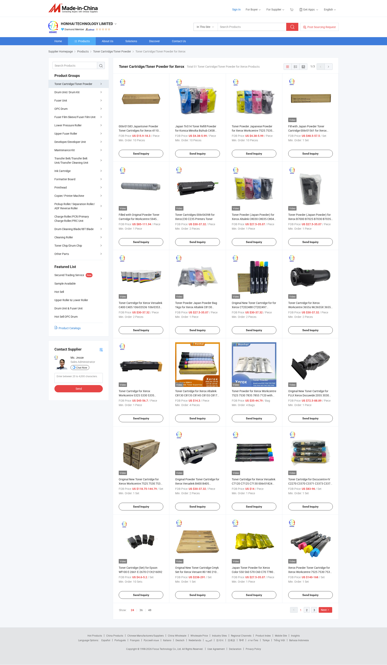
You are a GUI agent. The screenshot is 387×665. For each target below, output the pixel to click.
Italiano (167, 640)
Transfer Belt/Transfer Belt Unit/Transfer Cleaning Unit (71, 160)
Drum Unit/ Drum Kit (67, 92)
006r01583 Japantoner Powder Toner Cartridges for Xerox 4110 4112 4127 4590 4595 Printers (139, 130)
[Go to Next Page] (328, 67)
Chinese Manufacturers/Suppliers (145, 635)
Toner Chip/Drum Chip (68, 245)
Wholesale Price (199, 635)
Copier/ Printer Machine (69, 196)
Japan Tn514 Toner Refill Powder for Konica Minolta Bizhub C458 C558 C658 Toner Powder (195, 130)
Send (79, 389)
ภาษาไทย (253, 640)
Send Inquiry (141, 153)
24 (132, 610)
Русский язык (151, 640)
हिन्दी (241, 640)
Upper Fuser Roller (65, 133)
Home (58, 41)
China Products (114, 635)
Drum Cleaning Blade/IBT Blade (74, 229)
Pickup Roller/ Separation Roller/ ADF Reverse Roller (74, 206)
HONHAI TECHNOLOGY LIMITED (87, 24)
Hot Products (94, 635)
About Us (107, 41)
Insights (295, 635)
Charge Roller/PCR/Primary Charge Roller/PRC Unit (71, 219)
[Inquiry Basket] (292, 9)
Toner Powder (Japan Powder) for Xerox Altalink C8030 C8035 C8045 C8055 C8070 (254, 219)
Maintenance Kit (64, 150)
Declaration (235, 648)
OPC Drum (61, 109)
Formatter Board (64, 179)
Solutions (131, 41)
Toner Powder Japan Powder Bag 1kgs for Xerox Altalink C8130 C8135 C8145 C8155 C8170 (196, 307)
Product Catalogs (70, 328)
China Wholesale (177, 635)
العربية (208, 640)
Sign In (236, 9)
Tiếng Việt (279, 640)
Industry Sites (219, 635)
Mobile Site (281, 635)
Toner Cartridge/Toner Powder (73, 84)
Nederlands (195, 640)
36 (141, 610)
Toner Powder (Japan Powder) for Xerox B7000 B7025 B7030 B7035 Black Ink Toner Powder (309, 219)
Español (105, 640)
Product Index (263, 635)
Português (120, 640)
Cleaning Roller (63, 237)
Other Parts (61, 254)
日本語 (231, 640)
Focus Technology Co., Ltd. (167, 648)
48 (149, 610)
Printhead (60, 187)
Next (324, 610)
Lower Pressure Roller (68, 125)
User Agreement (216, 648)
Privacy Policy (253, 648)
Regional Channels (241, 635)
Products (84, 41)
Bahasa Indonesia (299, 640)
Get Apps (309, 9)
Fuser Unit (60, 100)
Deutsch (180, 640)
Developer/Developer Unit (70, 142)
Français (134, 640)
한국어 (220, 640)
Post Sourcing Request (321, 27)
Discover (154, 41)
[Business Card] (101, 349)
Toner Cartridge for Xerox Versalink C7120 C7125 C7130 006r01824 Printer (253, 483)
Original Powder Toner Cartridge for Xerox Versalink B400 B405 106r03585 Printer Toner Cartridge (197, 483)
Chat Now (81, 367)
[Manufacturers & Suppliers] (74, 8)
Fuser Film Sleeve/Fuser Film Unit (75, 117)
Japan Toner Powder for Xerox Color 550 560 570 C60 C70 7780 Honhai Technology (252, 572)
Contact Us (179, 41)
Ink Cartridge (62, 171)
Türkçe (265, 640)
